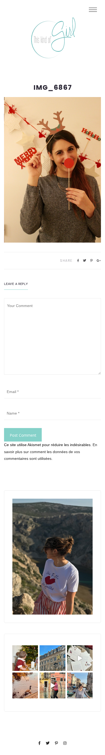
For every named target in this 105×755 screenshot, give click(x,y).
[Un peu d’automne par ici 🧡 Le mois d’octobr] (25, 685)
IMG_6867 (52, 88)
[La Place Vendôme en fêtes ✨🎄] (52, 658)
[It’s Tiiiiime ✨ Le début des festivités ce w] (25, 658)
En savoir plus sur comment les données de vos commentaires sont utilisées (50, 451)
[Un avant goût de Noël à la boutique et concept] (80, 658)
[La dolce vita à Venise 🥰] (80, 685)
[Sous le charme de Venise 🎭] (52, 685)
